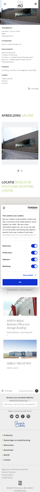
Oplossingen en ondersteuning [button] (16, 440)
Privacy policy (7, 475)
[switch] (34, 252)
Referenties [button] (8, 445)
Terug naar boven (26, 391)
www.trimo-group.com (18, 400)
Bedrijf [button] (6, 455)
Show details (28, 275)
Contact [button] (6, 460)
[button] (20, 96)
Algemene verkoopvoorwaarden (15, 469)
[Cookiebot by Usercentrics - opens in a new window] (28, 208)
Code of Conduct (9, 472)
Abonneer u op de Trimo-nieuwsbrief (19, 404)
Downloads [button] (8, 450)
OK (20, 282)
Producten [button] (8, 435)
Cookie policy (7, 477)
